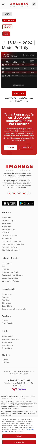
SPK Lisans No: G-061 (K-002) (19, 380)
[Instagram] (19, 193)
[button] (3, 4)
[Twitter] (9, 193)
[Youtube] (24, 193)
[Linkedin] (29, 193)
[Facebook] (14, 193)
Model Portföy (19, 93)
